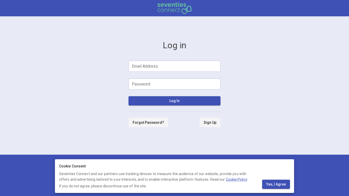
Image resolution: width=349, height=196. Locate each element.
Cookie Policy (236, 179)
